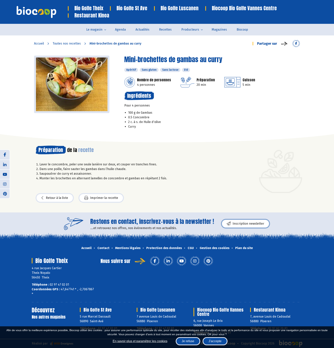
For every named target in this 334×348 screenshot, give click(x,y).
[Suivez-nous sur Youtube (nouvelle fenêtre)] (5, 174)
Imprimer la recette (104, 198)
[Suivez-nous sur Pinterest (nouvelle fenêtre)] (5, 193)
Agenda (120, 29)
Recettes (165, 29)
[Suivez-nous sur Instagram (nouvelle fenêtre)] (5, 184)
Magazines (219, 29)
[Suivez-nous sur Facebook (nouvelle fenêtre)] (5, 155)
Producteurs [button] (190, 29)
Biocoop (242, 29)
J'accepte (215, 341)
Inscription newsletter (248, 223)
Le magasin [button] (94, 29)
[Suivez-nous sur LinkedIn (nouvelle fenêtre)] (5, 164)
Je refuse (188, 341)
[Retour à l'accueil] (42, 12)
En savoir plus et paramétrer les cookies (140, 341)
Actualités (142, 29)
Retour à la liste (57, 198)
